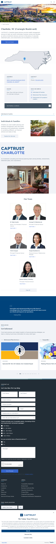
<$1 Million (6, 426)
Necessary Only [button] (28, 534)
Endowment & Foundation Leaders (40, 98)
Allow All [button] (28, 531)
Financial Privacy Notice (27, 494)
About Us (3, 483)
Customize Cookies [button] (28, 537)
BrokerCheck (24, 486)
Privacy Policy (4, 542)
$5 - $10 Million (7, 431)
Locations (3, 488)
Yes (4, 442)
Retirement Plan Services (11, 340)
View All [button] (28, 290)
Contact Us (4, 486)
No (4, 444)
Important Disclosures (27, 490)
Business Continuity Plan (27, 488)
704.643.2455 (39, 80)
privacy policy (29, 474)
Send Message (9, 471)
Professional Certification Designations (31, 496)
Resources (3, 492)
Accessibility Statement (27, 483)
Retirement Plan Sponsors (40, 95)
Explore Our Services (9, 136)
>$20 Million (6, 435)
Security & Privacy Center (7, 496)
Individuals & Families (39, 92)
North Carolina (6, 24)
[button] (53, 512)
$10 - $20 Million (8, 433)
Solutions (3, 494)
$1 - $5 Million (7, 428)
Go (20, 507)
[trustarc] (51, 542)
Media (2, 490)
